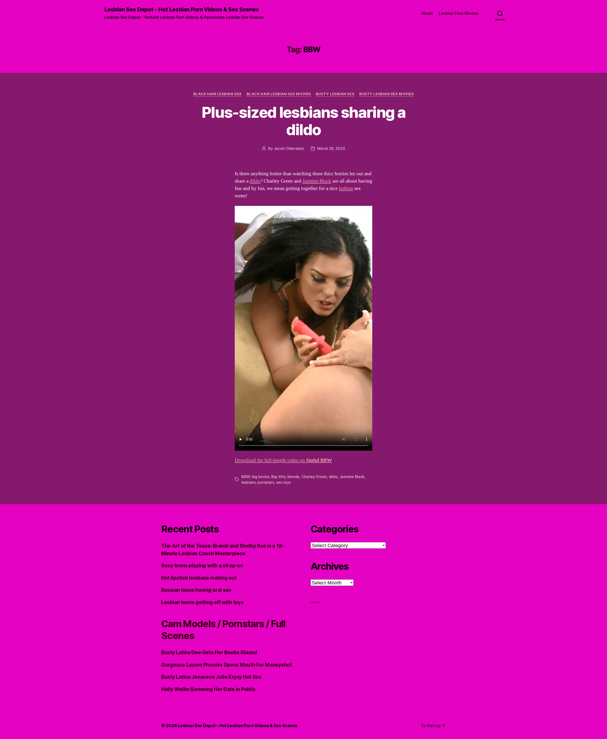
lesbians (248, 482)
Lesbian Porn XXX (315, 602)
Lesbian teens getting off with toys (202, 602)
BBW (245, 476)
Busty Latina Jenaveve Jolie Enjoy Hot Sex (211, 677)
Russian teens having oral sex (196, 590)
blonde (293, 476)
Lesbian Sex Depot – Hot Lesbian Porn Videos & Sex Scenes (237, 725)
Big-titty (278, 476)
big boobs (260, 476)
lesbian (346, 188)
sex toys (283, 482)
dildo (255, 181)
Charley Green (314, 476)
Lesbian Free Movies (458, 13)
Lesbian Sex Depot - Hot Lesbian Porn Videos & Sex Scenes (181, 9)
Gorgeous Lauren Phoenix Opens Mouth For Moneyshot (226, 665)
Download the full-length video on (283, 460)
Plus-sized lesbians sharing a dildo (303, 121)
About (427, 13)
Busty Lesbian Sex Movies (386, 94)
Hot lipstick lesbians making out (198, 578)
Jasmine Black (317, 181)
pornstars (266, 482)
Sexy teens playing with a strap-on (202, 565)
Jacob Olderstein (289, 148)
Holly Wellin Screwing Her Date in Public (208, 689)
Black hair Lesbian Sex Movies (279, 94)
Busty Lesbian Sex (335, 94)
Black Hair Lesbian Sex (217, 94)
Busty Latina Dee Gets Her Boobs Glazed (209, 652)
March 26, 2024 (331, 148)
